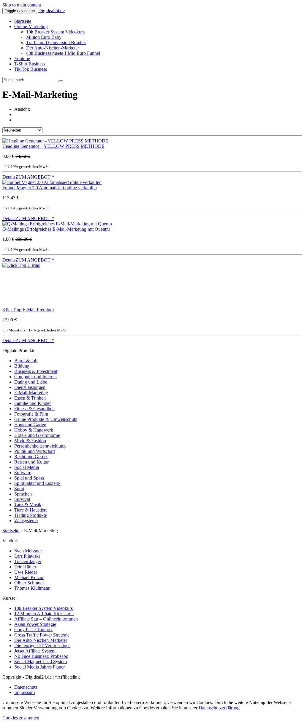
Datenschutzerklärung (219, 707)
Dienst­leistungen (29, 387)
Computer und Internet (35, 376)
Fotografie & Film (31, 413)
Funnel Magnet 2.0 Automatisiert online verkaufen (49, 187)
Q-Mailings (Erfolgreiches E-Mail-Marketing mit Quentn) (56, 229)
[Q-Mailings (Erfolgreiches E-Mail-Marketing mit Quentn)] (57, 223)
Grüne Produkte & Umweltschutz (45, 419)
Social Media (26, 467)
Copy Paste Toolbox (33, 629)
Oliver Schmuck (29, 582)
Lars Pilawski (27, 556)
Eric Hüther (25, 566)
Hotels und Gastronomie (37, 435)
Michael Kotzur (29, 577)
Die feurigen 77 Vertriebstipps (42, 645)
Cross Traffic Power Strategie (41, 634)
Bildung (21, 365)
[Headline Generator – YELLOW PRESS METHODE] (55, 140)
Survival (22, 499)
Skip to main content (21, 4)
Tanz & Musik (27, 504)
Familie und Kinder (32, 403)
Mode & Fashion (30, 440)
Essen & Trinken (30, 397)
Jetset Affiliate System (35, 650)
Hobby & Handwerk (33, 429)
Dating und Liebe (30, 381)
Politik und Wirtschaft (34, 451)
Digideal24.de (51, 10)
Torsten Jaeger (27, 561)
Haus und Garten (30, 424)
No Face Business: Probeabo (41, 656)
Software (22, 472)
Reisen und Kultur (31, 461)
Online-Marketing (31, 26)
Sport (19, 488)
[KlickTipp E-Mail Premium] (46, 265)
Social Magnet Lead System (40, 661)
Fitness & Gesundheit (34, 408)
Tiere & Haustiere (31, 509)
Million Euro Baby (43, 37)
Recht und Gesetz (31, 456)
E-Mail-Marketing (31, 392)
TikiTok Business (30, 69)
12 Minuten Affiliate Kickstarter (44, 613)
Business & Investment (35, 371)
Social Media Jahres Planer (39, 666)
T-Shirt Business (29, 63)
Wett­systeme (26, 520)
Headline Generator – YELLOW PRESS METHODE (53, 146)
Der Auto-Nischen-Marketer (52, 47)
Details (8, 176)
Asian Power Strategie (35, 624)
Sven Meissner (28, 550)
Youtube (22, 58)
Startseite (22, 21)
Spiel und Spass (29, 477)
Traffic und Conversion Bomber (56, 42)
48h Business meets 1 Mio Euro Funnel (63, 53)
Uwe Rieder (25, 572)
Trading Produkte (30, 515)
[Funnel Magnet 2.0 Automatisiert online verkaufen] (52, 182)
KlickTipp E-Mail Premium (28, 309)
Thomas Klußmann (32, 588)
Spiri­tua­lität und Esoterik (37, 483)
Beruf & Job (25, 360)
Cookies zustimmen (20, 717)
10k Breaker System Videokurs (55, 31)
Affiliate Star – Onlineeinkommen (46, 618)
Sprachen (23, 493)
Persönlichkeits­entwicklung (40, 445)
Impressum (24, 692)
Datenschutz (25, 687)
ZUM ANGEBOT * (34, 176)
